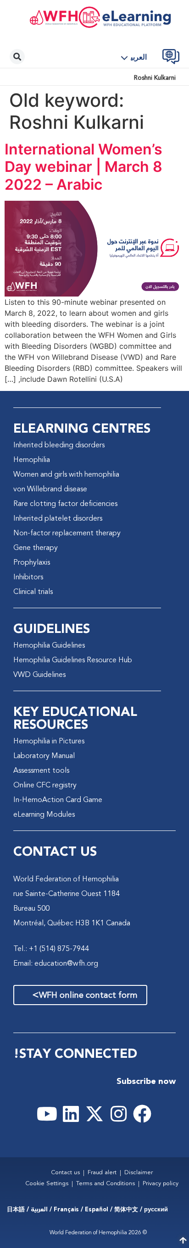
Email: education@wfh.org (55, 964)
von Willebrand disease (50, 489)
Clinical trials (33, 592)
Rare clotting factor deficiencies (65, 504)
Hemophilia (31, 460)
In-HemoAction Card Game (57, 800)
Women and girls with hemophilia (66, 474)
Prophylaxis (31, 562)
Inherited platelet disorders (57, 518)
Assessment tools (41, 771)
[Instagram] (118, 1114)
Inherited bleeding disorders (59, 445)
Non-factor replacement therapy (67, 533)
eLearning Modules (44, 815)
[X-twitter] (94, 1114)
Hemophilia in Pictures (48, 741)
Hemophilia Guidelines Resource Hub (72, 660)
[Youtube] (47, 1114)
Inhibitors (28, 577)
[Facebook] (142, 1114)
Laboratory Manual (44, 756)
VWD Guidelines (39, 675)
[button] (137, 58)
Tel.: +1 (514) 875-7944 (51, 949)
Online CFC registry (45, 785)
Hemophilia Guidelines (49, 645)
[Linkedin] (71, 1114)
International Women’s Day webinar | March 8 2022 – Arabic (83, 166)
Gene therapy (35, 548)
